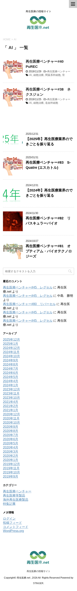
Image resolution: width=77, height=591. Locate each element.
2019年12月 (11, 464)
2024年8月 (10, 364)
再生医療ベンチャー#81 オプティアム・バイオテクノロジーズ (49, 251)
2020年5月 (10, 443)
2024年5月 (10, 377)
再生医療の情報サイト (38, 571)
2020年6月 (10, 439)
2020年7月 (10, 435)
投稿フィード (12, 522)
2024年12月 (11, 348)
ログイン (9, 518)
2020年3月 (10, 451)
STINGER (38, 583)
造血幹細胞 (51, 102)
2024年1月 (10, 385)
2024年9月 (10, 360)
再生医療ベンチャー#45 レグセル (28, 287)
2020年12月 (11, 414)
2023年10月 (11, 397)
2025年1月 (10, 343)
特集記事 (9, 503)
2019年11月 (11, 468)
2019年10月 (11, 472)
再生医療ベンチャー (58, 71)
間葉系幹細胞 (53, 75)
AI (30, 75)
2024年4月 (10, 381)
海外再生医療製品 (15, 499)
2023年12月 (11, 389)
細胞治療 (38, 75)
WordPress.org (13, 531)
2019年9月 (10, 476)
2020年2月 (10, 455)
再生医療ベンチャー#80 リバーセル (29, 304)
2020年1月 (10, 460)
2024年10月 (11, 356)
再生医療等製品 (14, 495)
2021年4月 (10, 401)
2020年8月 (10, 431)
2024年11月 (11, 352)
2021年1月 (10, 410)
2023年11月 (11, 393)
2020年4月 (10, 447)
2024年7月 (10, 368)
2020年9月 (10, 426)
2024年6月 (10, 372)
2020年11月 (11, 418)
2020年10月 (11, 422)
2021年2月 (10, 406)
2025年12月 (11, 339)
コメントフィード (15, 527)
